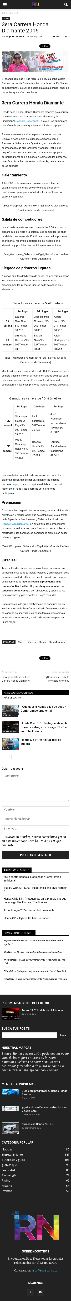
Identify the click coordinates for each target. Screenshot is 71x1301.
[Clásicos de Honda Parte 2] (10, 1128)
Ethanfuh (8, 971)
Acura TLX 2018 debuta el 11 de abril (42, 1010)
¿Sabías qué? (10, 1165)
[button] (66, 4)
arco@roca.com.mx (44, 1270)
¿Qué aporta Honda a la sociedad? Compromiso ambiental (32, 878)
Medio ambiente (7, 714)
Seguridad (8, 1170)
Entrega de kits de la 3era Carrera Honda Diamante (16, 679)
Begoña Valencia (15, 36)
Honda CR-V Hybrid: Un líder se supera (27, 918)
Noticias (7, 1149)
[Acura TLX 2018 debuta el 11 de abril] (10, 1014)
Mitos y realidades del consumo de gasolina (39, 951)
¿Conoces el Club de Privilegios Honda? (57, 679)
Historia (7, 1186)
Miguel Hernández (13, 940)
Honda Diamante (57, 642)
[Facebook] (30, 1292)
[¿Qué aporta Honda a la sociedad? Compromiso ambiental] (10, 711)
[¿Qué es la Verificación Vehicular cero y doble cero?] (10, 1108)
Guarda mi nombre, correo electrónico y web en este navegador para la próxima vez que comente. (34, 841)
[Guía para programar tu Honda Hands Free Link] (10, 1092)
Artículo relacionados (18, 692)
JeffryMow (9, 978)
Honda (42, 642)
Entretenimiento (10, 731)
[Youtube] (40, 1292)
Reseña (6, 748)
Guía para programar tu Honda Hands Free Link (41, 971)
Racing (6, 1180)
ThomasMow (10, 959)
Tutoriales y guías (13, 1160)
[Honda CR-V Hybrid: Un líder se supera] (10, 744)
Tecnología (9, 1175)
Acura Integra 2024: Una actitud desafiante (29, 910)
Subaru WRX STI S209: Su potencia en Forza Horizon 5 (35, 889)
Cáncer (21, 642)
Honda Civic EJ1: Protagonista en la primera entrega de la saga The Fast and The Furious (45, 727)
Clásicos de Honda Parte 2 (37, 1124)
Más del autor (13, 697)
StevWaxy (9, 951)
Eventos (6, 18)
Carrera (32, 642)
